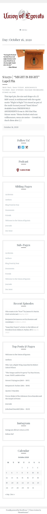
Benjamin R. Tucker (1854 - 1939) (17, 386)
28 (17, 488)
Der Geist (8, 231)
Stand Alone (9, 92)
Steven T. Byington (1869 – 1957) (17, 381)
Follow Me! (9, 434)
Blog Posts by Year (12, 205)
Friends (8, 215)
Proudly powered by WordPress (16, 510)
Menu (24, 30)
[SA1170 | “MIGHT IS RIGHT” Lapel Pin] (23, 70)
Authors (8, 200)
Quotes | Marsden (12, 391)
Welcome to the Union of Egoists (17, 221)
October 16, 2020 (11, 127)
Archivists (9, 195)
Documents (9, 210)
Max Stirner (17, 90)
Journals (8, 226)
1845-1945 (6, 87)
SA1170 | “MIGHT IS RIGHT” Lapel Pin (20, 79)
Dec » (12, 494)
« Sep (7, 494)
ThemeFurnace (23, 512)
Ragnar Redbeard (34, 90)
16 (28, 478)
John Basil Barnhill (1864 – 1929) (17, 409)
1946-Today (18, 87)
